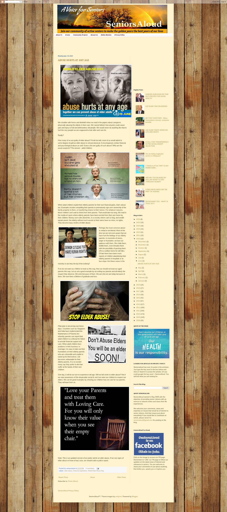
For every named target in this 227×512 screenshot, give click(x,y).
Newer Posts (63, 477)
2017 (138, 291)
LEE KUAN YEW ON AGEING (156, 106)
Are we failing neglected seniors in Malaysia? (154, 155)
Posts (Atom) (73, 481)
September (142, 251)
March (140, 274)
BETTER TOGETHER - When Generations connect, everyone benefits (157, 120)
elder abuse (68, 471)
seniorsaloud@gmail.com (143, 420)
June (140, 261)
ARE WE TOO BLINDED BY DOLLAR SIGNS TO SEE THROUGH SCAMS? (155, 180)
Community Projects (80, 35)
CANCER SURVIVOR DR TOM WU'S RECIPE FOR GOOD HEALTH (156, 96)
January (141, 281)
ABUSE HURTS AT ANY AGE (73, 60)
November (142, 245)
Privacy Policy (119, 35)
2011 (138, 311)
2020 (138, 239)
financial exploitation (80, 471)
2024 (138, 226)
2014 (138, 301)
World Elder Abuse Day (96, 471)
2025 (138, 222)
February (142, 277)
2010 (138, 314)
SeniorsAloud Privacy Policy (68, 491)
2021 (138, 235)
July (140, 258)
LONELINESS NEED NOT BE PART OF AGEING (156, 190)
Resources (94, 35)
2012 (138, 307)
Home (92, 477)
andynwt (118, 496)
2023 (138, 229)
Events (67, 35)
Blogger (135, 496)
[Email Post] (97, 468)
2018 (138, 288)
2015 (138, 298)
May (140, 268)
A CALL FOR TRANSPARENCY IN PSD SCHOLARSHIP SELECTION (157, 144)
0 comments (90, 468)
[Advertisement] (101, 45)
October (141, 248)
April (140, 271)
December (142, 241)
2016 (138, 294)
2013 (138, 304)
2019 (138, 285)
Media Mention (106, 35)
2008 (138, 320)
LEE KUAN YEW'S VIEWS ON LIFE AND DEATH (156, 131)
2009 (138, 317)
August (141, 254)
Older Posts (121, 477)
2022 (138, 232)
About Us (59, 35)
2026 (138, 219)
